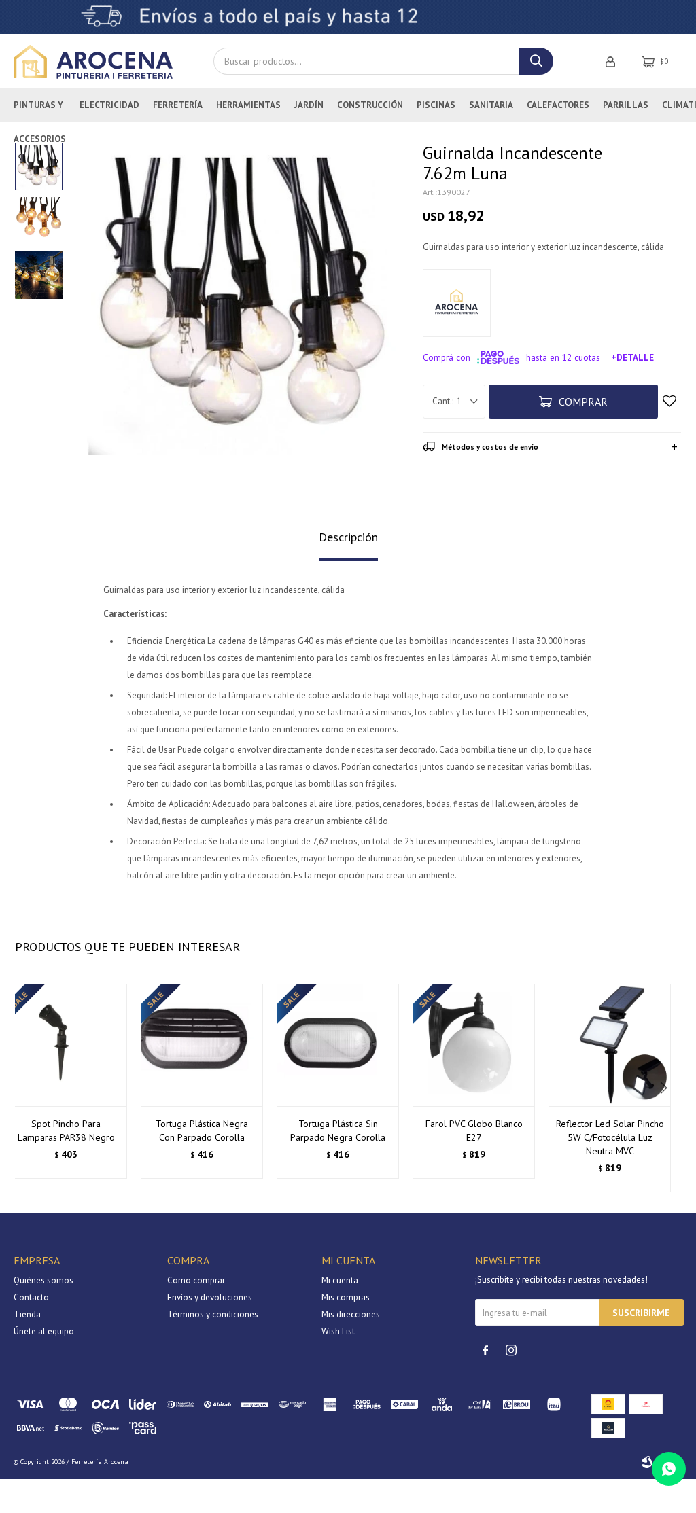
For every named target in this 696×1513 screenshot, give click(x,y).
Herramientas (248, 105)
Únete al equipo (44, 1331)
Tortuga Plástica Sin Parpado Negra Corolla (337, 1130)
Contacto (31, 1297)
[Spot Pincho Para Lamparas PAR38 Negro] (66, 1045)
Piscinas (436, 105)
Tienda (27, 1314)
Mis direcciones (350, 1314)
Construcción (370, 105)
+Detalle (632, 357)
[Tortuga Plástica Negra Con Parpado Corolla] (202, 1045)
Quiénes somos (43, 1280)
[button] (665, 1088)
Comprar (583, 401)
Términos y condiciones (212, 1314)
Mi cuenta (339, 1280)
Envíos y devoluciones (209, 1297)
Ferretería (178, 105)
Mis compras (345, 1297)
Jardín (309, 105)
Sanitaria (491, 105)
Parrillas (625, 105)
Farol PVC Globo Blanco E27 (474, 1130)
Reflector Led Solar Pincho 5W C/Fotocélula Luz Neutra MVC (610, 1137)
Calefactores (558, 105)
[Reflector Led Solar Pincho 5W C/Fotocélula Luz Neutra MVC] (610, 1045)
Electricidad (109, 105)
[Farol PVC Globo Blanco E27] (474, 1045)
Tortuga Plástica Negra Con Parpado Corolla (202, 1130)
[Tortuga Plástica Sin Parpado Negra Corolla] (338, 1045)
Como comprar (196, 1280)
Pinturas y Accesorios (40, 110)
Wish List (338, 1331)
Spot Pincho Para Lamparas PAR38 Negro (66, 1130)
